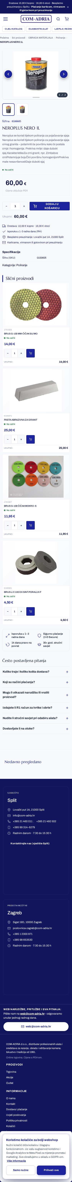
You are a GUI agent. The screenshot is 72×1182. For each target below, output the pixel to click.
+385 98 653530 (22, 939)
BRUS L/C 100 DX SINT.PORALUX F (22, 592)
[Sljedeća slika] (64, 74)
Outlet (9, 1083)
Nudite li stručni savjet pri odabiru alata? (30, 718)
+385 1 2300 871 (22, 934)
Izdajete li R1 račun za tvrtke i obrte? (27, 707)
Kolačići (10, 1126)
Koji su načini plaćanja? (19, 682)
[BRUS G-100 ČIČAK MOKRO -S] (36, 476)
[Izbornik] (6, 19)
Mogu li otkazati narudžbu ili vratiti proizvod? (26, 695)
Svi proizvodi (18, 37)
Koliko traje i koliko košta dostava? (26, 671)
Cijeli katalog (13, 29)
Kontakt (10, 1103)
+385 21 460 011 (22, 821)
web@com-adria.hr (32, 1013)
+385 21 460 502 (46, 821)
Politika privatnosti (16, 1120)
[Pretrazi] (58, 19)
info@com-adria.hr (24, 815)
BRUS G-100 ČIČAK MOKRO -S (20, 506)
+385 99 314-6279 (24, 827)
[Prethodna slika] (8, 74)
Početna (4, 37)
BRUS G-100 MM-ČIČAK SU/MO (20, 333)
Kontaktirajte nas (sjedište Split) (30, 843)
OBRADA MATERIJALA (40, 37)
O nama (10, 1098)
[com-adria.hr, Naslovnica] (36, 19)
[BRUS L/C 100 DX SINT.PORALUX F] (36, 562)
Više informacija (16, 1160)
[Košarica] (66, 19)
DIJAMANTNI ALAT (38, 29)
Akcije (9, 1077)
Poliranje (60, 37)
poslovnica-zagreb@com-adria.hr (32, 928)
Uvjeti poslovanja (16, 1114)
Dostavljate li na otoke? (18, 728)
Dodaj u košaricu (52, 206)
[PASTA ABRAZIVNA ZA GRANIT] (36, 390)
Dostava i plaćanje (16, 1109)
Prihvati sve (51, 1170)
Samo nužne (20, 1170)
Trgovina (11, 1071)
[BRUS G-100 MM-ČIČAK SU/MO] (36, 304)
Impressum (12, 1131)
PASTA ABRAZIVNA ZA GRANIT (20, 419)
